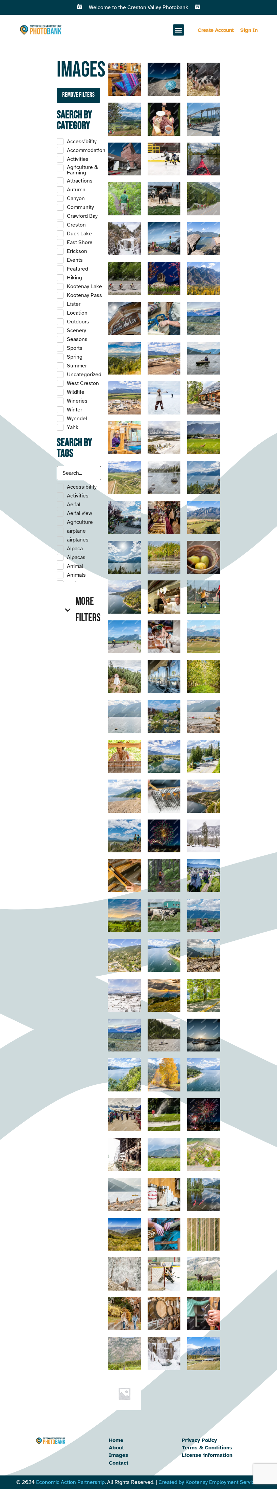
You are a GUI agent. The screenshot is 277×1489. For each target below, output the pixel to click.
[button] (178, 30)
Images (118, 1455)
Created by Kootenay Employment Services (209, 1482)
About (116, 1447)
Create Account (215, 30)
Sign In (248, 30)
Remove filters (78, 95)
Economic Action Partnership (70, 1482)
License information (207, 1455)
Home (116, 1440)
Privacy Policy (199, 1440)
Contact (118, 1463)
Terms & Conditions (207, 1447)
